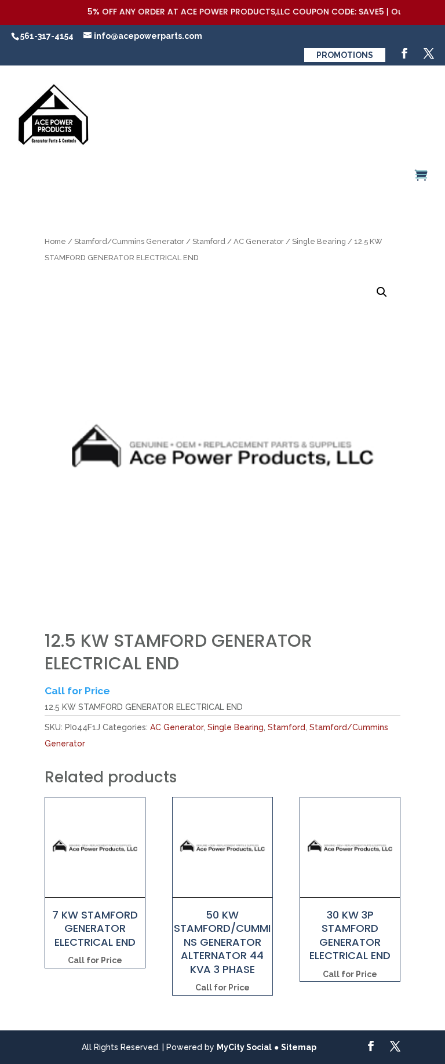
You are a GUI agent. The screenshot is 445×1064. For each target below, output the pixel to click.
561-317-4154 (47, 36)
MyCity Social (244, 1047)
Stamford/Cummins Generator (129, 241)
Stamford (208, 241)
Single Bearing (319, 241)
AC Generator (259, 241)
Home (55, 241)
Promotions (344, 55)
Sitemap (298, 1047)
